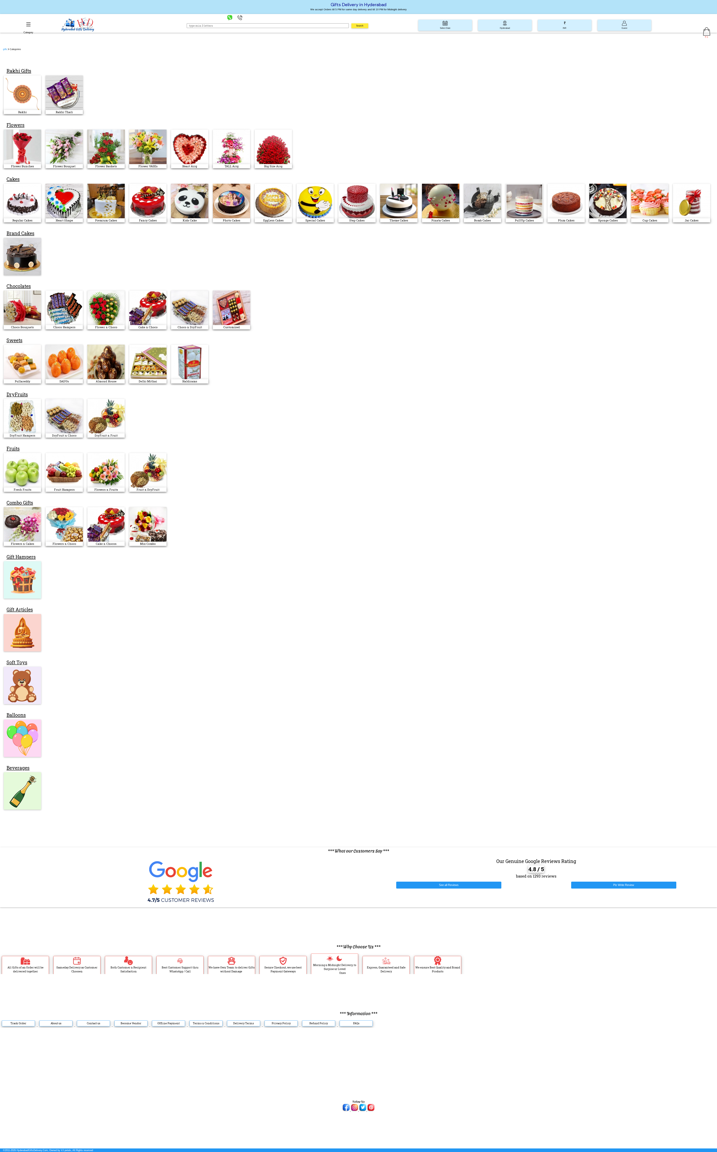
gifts (5, 49)
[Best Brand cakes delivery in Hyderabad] (22, 256)
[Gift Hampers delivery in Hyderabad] (22, 579)
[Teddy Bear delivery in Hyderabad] (22, 685)
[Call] (240, 17)
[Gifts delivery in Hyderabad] (22, 632)
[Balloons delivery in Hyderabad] (22, 738)
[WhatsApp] (230, 17)
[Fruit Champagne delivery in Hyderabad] (22, 790)
